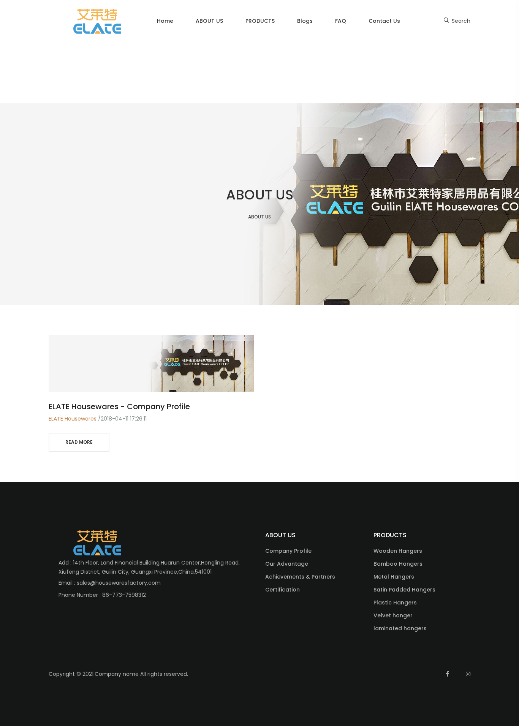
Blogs (305, 21)
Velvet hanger (393, 615)
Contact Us (384, 21)
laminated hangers (400, 628)
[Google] (426, 674)
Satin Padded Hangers (404, 589)
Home (165, 21)
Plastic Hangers (395, 602)
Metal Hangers (393, 576)
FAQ (340, 21)
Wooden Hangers (397, 551)
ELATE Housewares (73, 418)
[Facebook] (447, 674)
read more (79, 442)
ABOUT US (209, 21)
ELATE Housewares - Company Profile (119, 406)
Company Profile (288, 551)
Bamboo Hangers (397, 564)
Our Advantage (286, 564)
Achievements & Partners (300, 576)
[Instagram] (468, 674)
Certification (282, 589)
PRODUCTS (260, 21)
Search (460, 21)
